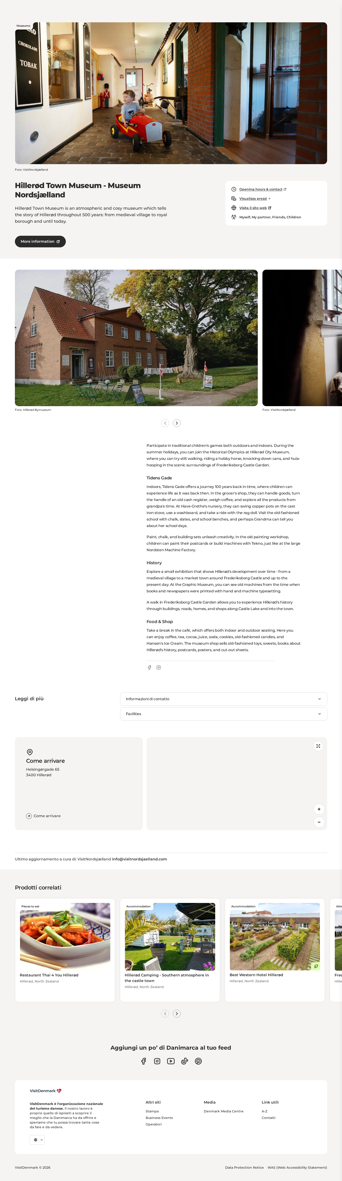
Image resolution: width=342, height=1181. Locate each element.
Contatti (268, 1118)
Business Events (159, 1118)
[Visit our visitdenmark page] (171, 1061)
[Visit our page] (157, 1061)
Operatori (154, 1124)
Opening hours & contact (260, 189)
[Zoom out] (319, 822)
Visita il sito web (253, 208)
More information (37, 241)
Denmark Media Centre (224, 1111)
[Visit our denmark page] (143, 1061)
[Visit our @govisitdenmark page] (185, 1061)
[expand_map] (318, 746)
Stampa (152, 1111)
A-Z (264, 1111)
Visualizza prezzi (253, 198)
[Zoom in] (319, 809)
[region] (237, 783)
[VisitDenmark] (46, 1090)
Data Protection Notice (244, 1167)
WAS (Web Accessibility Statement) (297, 1167)
